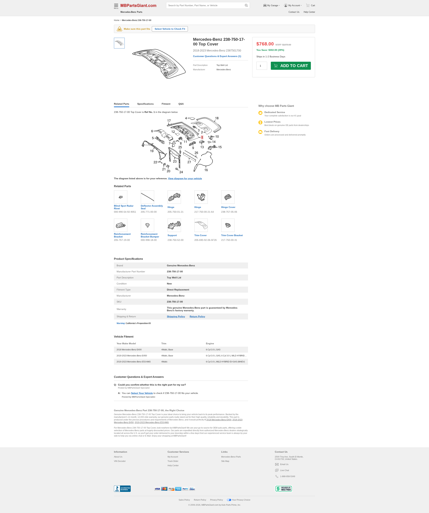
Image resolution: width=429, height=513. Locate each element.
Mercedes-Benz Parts (131, 12)
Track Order (173, 461)
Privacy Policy (216, 500)
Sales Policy (184, 500)
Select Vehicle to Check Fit (170, 29)
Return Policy (197, 316)
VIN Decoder (120, 461)
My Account (173, 457)
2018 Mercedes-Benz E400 (218, 420)
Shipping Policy (176, 316)
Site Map (225, 461)
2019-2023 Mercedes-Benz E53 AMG (152, 422)
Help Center (309, 12)
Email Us (284, 464)
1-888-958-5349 (287, 476)
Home (116, 20)
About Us (118, 457)
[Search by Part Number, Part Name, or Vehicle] (246, 5)
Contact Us (294, 12)
